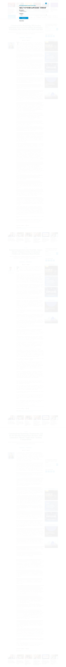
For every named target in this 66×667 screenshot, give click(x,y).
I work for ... (21, 13)
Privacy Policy (21, 20)
